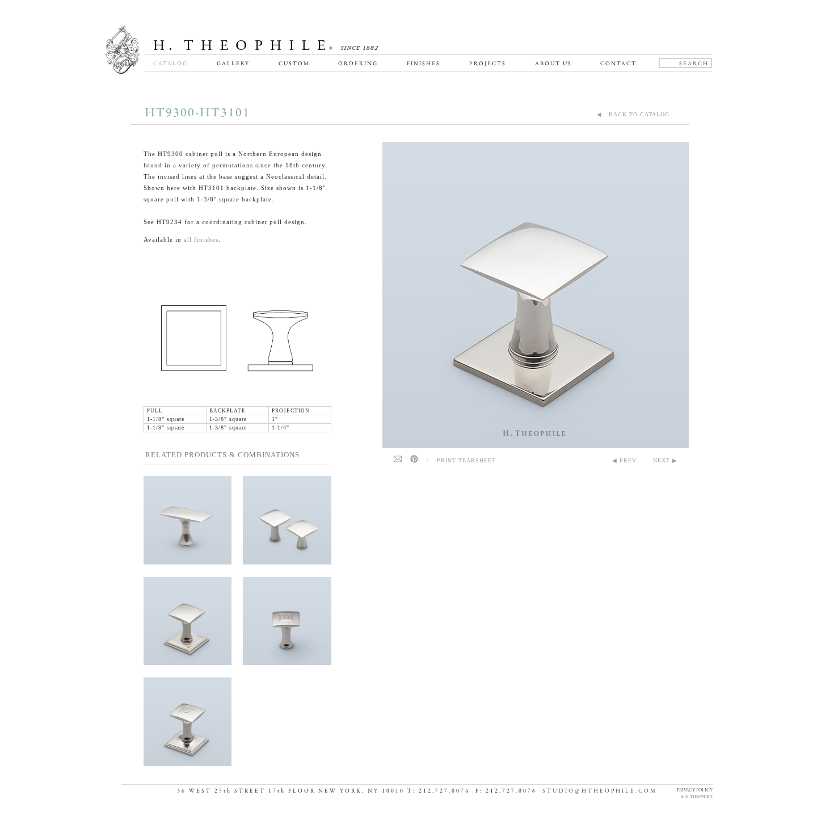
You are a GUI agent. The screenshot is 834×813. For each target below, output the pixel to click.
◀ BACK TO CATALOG (633, 114)
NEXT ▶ (665, 460)
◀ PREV (624, 460)
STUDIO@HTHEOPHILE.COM (599, 791)
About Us (553, 63)
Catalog (170, 63)
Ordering (358, 63)
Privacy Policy (695, 790)
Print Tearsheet (466, 460)
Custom (294, 63)
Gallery (233, 63)
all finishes (201, 239)
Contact (618, 63)
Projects (487, 63)
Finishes (423, 63)
